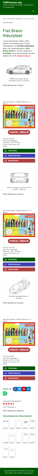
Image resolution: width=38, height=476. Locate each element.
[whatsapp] (5, 393)
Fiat (30, 18)
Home (5, 18)
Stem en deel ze (23, 56)
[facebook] (15, 389)
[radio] (4, 404)
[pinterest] (24, 389)
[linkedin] (28, 389)
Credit (5, 146)
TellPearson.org (12, 2)
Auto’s (25, 18)
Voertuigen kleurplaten (15, 18)
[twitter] (19, 389)
